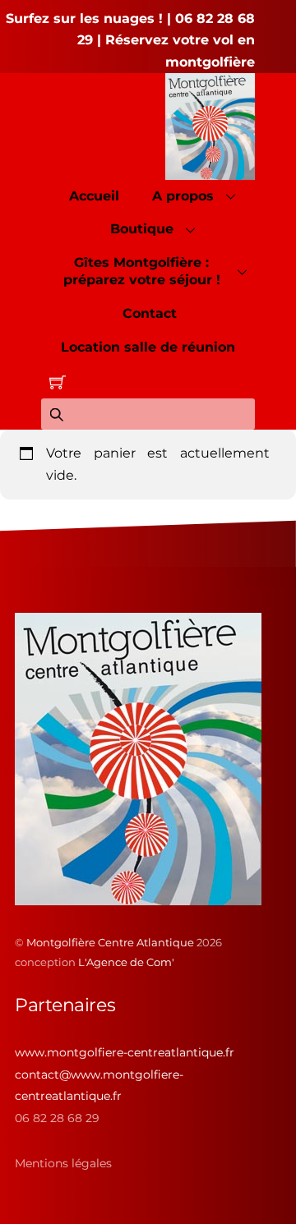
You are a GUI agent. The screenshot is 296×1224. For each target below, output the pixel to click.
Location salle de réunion (148, 347)
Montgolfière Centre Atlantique (110, 942)
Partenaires (65, 1005)
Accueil (94, 196)
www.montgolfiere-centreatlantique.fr (124, 1052)
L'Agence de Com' (126, 962)
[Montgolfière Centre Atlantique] (138, 898)
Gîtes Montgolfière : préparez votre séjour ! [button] (141, 271)
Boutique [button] (141, 229)
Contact (150, 313)
